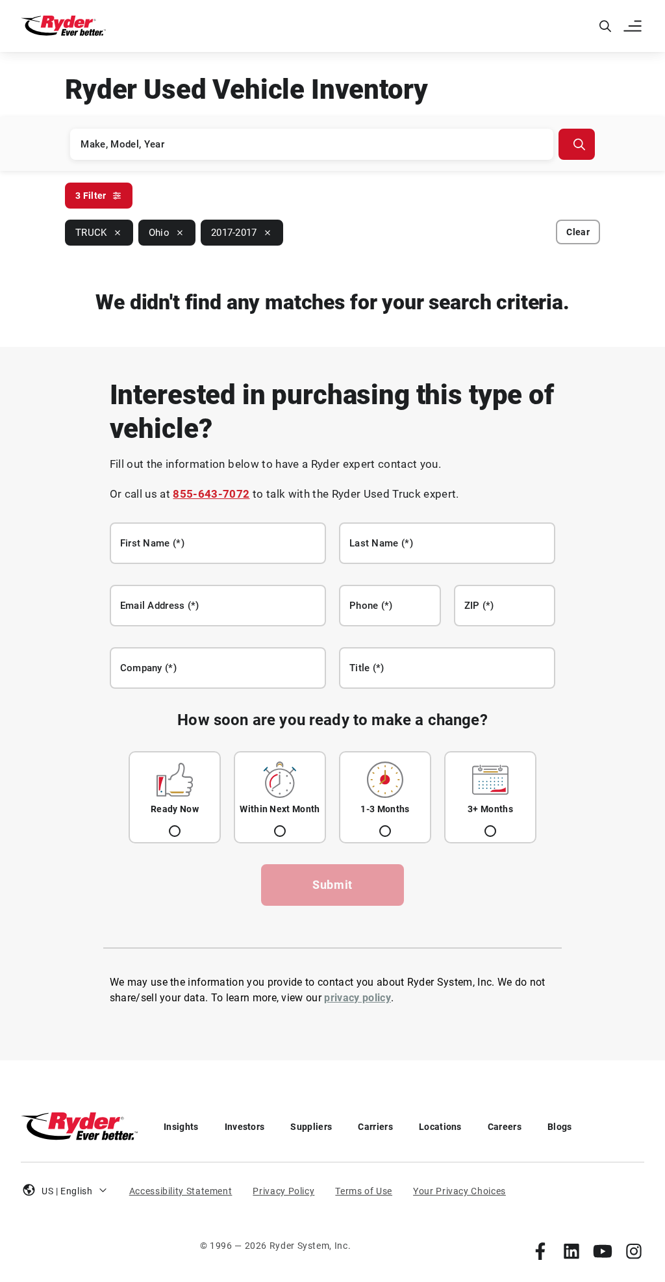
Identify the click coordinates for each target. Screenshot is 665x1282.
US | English (67, 1191)
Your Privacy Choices (459, 1191)
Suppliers (311, 1127)
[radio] (175, 797)
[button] (633, 26)
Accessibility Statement (180, 1191)
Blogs (559, 1127)
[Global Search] (605, 26)
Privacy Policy (283, 1191)
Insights (181, 1127)
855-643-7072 (211, 493)
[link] (540, 1250)
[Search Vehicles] (576, 144)
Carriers (375, 1127)
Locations (440, 1127)
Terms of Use (363, 1191)
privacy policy (357, 998)
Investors (245, 1127)
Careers (504, 1127)
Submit (332, 884)
